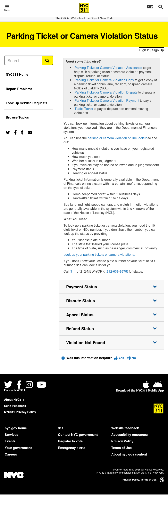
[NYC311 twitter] (9, 385)
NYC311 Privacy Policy (20, 412)
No (133, 357)
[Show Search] (160, 7)
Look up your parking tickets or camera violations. (99, 254)
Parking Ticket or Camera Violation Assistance (108, 67)
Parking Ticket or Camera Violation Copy (104, 80)
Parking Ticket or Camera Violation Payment (107, 100)
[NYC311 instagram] (29, 385)
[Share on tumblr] (22, 132)
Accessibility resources (129, 434)
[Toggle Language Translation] (150, 7)
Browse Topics (17, 117)
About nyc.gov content (129, 454)
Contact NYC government (78, 434)
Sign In (144, 50)
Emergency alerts (71, 447)
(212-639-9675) (117, 271)
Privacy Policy (122, 441)
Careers (11, 454)
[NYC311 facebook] (19, 385)
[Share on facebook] (15, 132)
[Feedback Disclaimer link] (63, 357)
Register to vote (70, 441)
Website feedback (125, 428)
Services (11, 434)
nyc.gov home (16, 428)
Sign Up (158, 50)
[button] (111, 286)
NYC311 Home (17, 74)
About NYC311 (14, 399)
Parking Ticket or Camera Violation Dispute (106, 92)
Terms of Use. (149, 479)
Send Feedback (15, 406)
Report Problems (19, 88)
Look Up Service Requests (26, 102)
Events (10, 441)
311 (73, 271)
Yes (121, 357)
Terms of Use (121, 447)
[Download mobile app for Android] (157, 386)
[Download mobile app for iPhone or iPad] (147, 386)
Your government (18, 447)
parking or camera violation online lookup (118, 138)
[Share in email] (30, 132)
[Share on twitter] (8, 132)
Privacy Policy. (131, 479)
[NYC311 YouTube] (41, 385)
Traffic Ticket (84, 108)
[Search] (47, 60)
